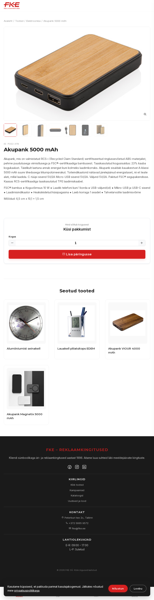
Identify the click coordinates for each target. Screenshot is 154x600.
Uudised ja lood (77, 500)
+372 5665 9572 (78, 523)
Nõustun (118, 588)
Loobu (138, 588)
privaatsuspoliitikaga (26, 590)
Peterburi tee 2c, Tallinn (78, 517)
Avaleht (8, 20)
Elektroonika (33, 20)
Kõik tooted (77, 484)
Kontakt (77, 512)
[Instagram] (77, 467)
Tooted (19, 20)
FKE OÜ (69, 570)
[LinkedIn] (84, 467)
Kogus (12, 236)
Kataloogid (77, 495)
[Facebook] (69, 467)
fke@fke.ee (78, 528)
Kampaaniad (77, 490)
